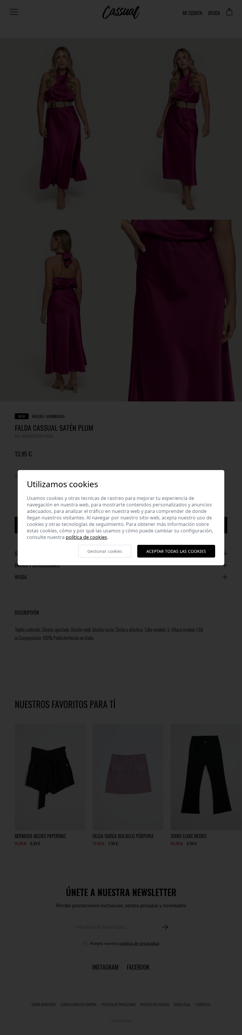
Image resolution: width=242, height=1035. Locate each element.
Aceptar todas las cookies (176, 551)
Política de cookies (86, 537)
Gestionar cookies (104, 551)
